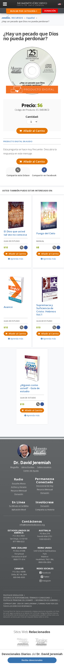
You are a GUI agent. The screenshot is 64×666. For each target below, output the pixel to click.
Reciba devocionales (32, 660)
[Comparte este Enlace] (22, 247)
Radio (18, 479)
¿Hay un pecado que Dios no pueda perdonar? (25, 21)
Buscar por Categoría (23, 11)
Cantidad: (32, 116)
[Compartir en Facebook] (26, 247)
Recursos (17, 17)
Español (30, 17)
